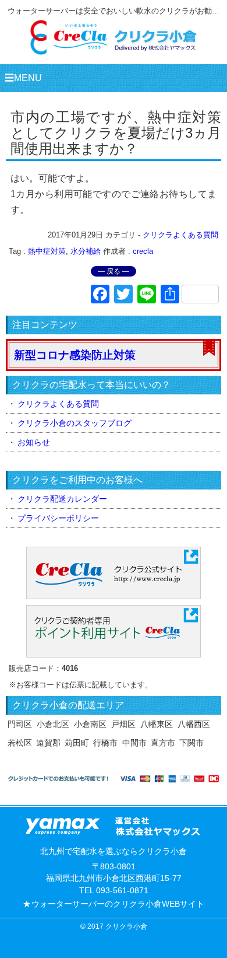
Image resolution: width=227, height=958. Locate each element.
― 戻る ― (113, 271)
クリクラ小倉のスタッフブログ (74, 423)
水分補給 (85, 251)
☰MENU (23, 78)
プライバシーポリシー (58, 518)
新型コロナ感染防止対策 (75, 355)
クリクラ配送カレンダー (62, 499)
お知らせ (33, 442)
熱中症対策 (47, 251)
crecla (143, 251)
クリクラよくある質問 (180, 234)
